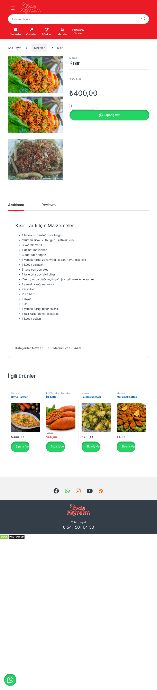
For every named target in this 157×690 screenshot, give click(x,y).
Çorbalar (31, 34)
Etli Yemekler (53, 393)
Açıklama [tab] (16, 205)
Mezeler (62, 34)
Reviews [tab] (48, 205)
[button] (59, 60)
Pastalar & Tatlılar (78, 31)
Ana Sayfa (14, 47)
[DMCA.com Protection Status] (12, 536)
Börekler (47, 34)
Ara (143, 19)
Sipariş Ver (112, 115)
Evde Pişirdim (72, 348)
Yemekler (15, 34)
